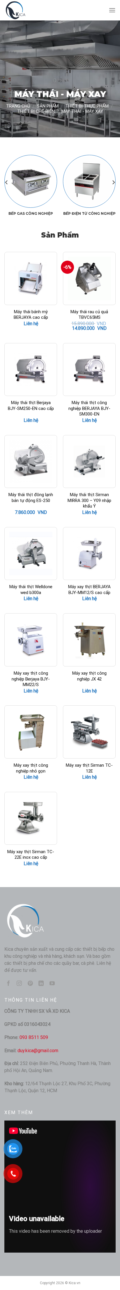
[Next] (113, 182)
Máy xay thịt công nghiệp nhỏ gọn (31, 768)
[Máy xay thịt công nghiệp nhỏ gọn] (30, 732)
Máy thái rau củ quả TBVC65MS (89, 314)
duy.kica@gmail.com (37, 1050)
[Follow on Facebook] (8, 984)
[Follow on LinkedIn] (41, 984)
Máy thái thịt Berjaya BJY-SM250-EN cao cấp (31, 405)
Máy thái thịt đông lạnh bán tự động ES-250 (30, 497)
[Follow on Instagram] (19, 984)
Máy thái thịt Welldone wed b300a (30, 589)
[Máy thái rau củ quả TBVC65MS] (89, 278)
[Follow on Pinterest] (30, 984)
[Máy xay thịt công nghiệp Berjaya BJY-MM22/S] (30, 640)
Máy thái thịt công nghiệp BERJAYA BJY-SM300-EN (89, 408)
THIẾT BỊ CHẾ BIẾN (36, 111)
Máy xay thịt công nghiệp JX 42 (89, 676)
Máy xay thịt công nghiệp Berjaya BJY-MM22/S (31, 679)
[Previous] (7, 182)
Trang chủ (18, 106)
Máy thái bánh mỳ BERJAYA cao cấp (31, 314)
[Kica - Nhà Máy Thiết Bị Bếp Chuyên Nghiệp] (33, 10)
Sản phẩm (48, 106)
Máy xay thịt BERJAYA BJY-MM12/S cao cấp (89, 589)
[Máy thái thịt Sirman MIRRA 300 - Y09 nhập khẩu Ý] (89, 461)
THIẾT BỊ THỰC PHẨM (87, 106)
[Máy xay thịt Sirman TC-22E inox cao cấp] (30, 818)
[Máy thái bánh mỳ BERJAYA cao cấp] (30, 278)
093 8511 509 (34, 1037)
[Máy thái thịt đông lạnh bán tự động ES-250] (30, 461)
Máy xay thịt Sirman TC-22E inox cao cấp (30, 854)
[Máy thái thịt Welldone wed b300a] (30, 553)
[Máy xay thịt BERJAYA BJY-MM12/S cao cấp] (89, 553)
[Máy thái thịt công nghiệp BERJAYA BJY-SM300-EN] (89, 369)
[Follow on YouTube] (52, 984)
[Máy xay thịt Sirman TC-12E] (89, 732)
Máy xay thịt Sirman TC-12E (89, 768)
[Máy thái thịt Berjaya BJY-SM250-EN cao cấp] (30, 369)
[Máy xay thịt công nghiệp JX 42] (89, 640)
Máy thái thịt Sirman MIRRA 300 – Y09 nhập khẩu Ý (89, 500)
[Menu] (112, 10)
